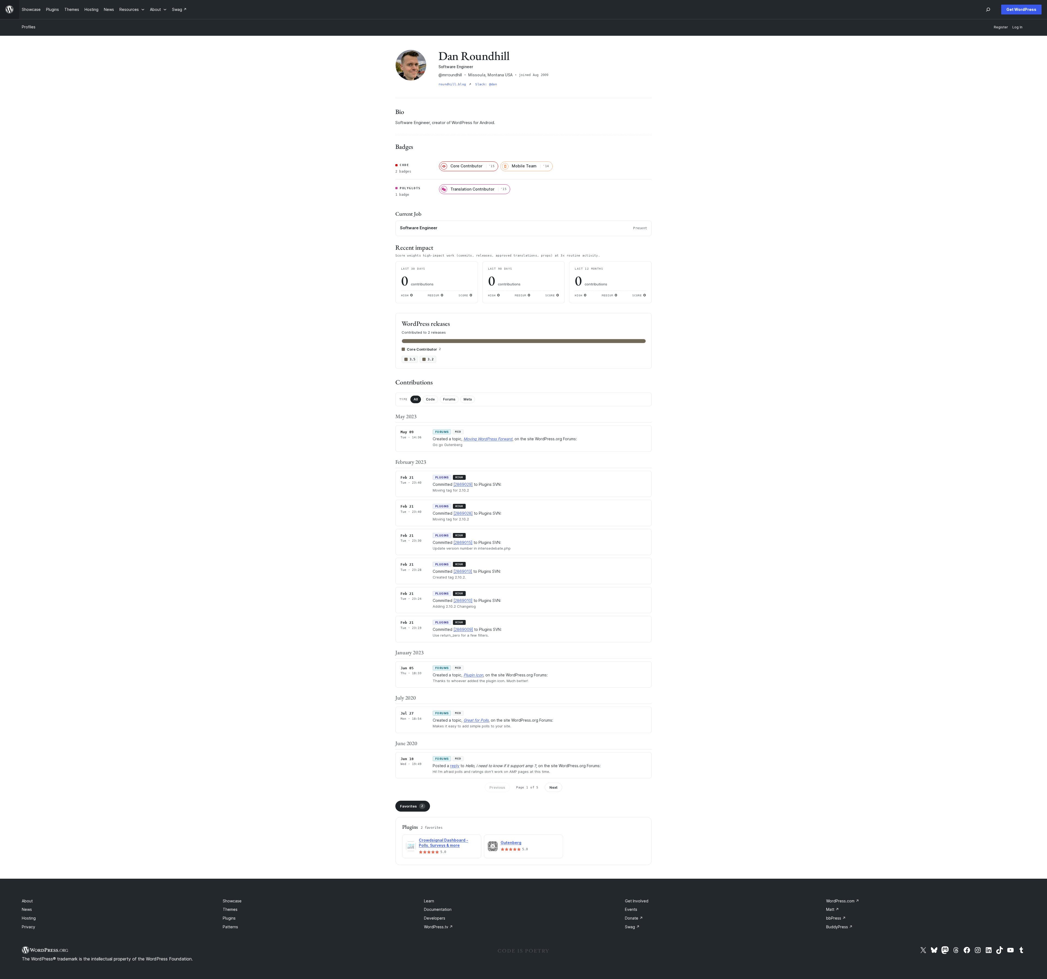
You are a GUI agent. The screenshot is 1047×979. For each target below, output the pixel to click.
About (27, 901)
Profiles (28, 27)
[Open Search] (988, 9)
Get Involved (636, 901)
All (416, 399)
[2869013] (462, 571)
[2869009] (463, 629)
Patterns (230, 926)
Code (430, 399)
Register (1001, 27)
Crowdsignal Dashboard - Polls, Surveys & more (443, 843)
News (27, 909)
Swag (632, 926)
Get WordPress (1021, 9)
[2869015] (463, 542)
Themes (230, 909)
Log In (1017, 27)
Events (631, 909)
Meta (468, 399)
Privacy (28, 926)
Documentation (438, 909)
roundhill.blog (453, 84)
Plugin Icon (473, 675)
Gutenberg (511, 842)
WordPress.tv (438, 926)
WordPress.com (842, 901)
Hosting (29, 918)
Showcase (232, 901)
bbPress (836, 918)
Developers (434, 918)
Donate (634, 918)
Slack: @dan (486, 84)
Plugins (229, 918)
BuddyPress (839, 926)
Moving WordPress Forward (488, 438)
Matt (832, 909)
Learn (429, 901)
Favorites (411, 806)
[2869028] (463, 513)
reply (454, 765)
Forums (449, 399)
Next (553, 787)
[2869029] (463, 484)
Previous (497, 787)
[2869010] (463, 600)
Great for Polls (476, 720)
